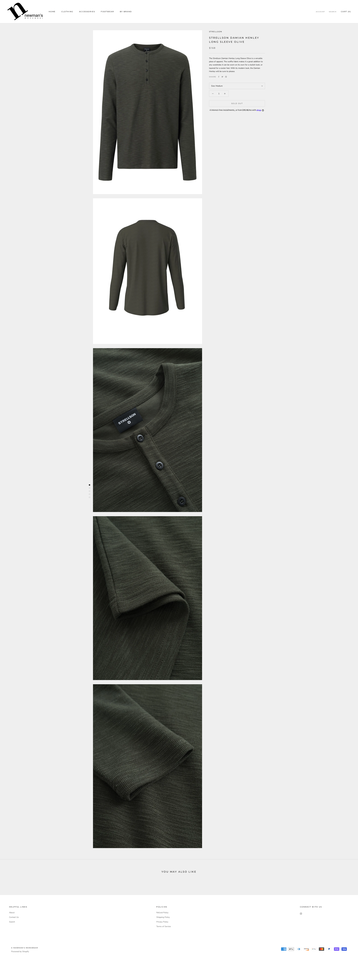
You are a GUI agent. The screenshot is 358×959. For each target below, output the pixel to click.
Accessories (87, 12)
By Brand (126, 12)
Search (332, 12)
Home (52, 12)
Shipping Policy (163, 917)
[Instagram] (301, 913)
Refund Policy (162, 912)
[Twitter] (222, 77)
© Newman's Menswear (24, 948)
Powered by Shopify (20, 951)
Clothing (67, 12)
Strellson (215, 32)
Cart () (346, 12)
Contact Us (14, 917)
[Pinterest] (226, 77)
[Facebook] (219, 77)
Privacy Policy (162, 921)
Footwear (107, 12)
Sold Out (237, 103)
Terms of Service (163, 926)
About (12, 912)
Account (320, 12)
